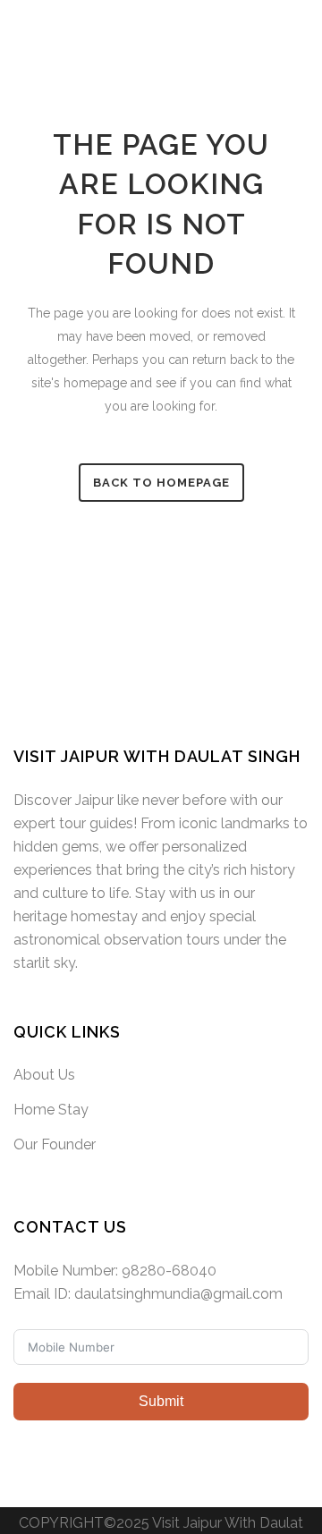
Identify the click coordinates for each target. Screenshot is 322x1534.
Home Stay (51, 1109)
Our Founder (54, 1144)
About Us (44, 1074)
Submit (161, 1401)
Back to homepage (161, 482)
